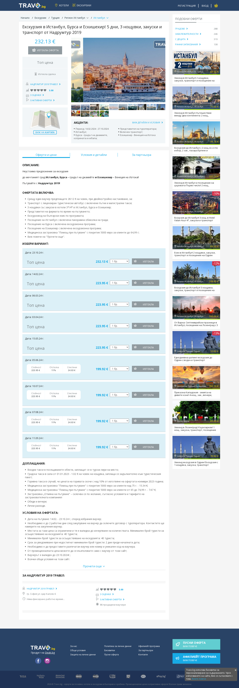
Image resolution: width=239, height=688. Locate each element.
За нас (73, 646)
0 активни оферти (41, 100)
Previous (75, 69)
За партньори (145, 650)
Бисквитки (109, 650)
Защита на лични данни (83, 654)
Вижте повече (199, 678)
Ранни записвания (186, 44)
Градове (180, 28)
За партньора (141, 155)
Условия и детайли (94, 155)
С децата (180, 39)
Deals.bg (50, 652)
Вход (205, 5)
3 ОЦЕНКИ (35, 95)
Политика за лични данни (117, 646)
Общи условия (78, 650)
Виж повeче (194, 644)
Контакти (143, 654)
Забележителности (186, 33)
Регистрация (187, 5)
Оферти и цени (46, 155)
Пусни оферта (111, 654)
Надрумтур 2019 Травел (44, 84)
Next (160, 69)
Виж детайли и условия (146, 122)
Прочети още (92, 566)
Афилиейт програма (149, 646)
